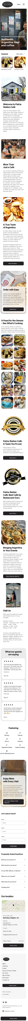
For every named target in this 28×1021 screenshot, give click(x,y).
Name (2, 819)
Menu (19, 4)
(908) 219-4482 (7, 932)
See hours (21, 941)
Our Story (5, 973)
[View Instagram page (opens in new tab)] (6, 1002)
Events (4, 968)
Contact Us (5, 980)
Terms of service (6, 991)
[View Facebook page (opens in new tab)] (3, 1002)
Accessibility (5, 994)
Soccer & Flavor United (9, 970)
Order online (13, 945)
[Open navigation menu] (23, 4)
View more (6, 671)
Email (5, 828)
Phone (2, 836)
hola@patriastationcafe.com (10, 935)
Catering (5, 966)
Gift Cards (5, 977)
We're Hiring (6, 975)
